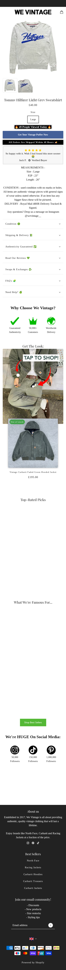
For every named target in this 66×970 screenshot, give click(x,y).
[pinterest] (33, 842)
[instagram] (27, 842)
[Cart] (61, 12)
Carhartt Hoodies (33, 874)
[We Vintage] (33, 12)
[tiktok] (38, 842)
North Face (33, 860)
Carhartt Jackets (33, 888)
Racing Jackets (33, 867)
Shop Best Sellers (33, 722)
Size (33, 112)
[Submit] (50, 925)
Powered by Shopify (33, 962)
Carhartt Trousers (33, 881)
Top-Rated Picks (33, 499)
